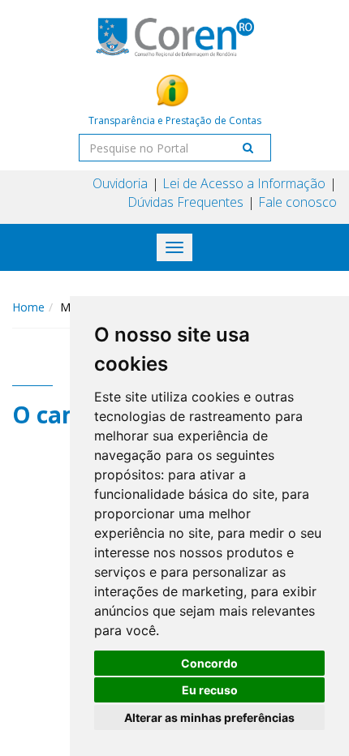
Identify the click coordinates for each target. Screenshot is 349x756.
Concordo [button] (209, 663)
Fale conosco (297, 202)
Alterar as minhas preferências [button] (209, 717)
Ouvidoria (120, 183)
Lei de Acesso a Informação (243, 183)
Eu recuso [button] (210, 690)
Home (28, 307)
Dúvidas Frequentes (185, 202)
